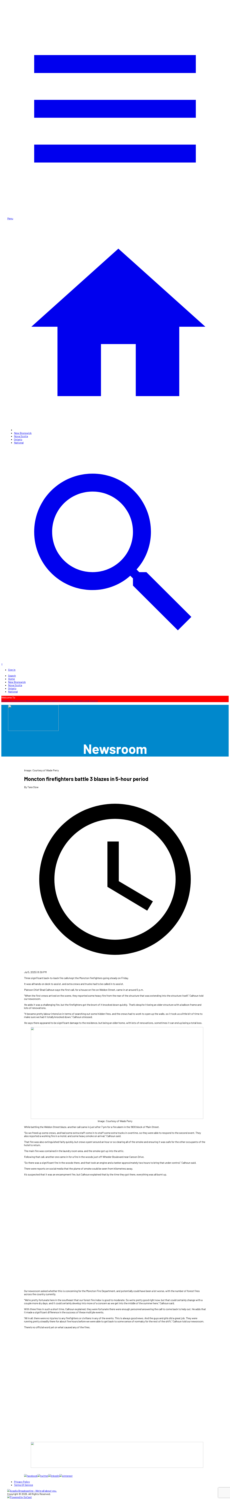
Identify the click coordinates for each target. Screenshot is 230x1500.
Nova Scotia (21, 436)
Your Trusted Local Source (83, 700)
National (19, 442)
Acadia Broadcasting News (16, 700)
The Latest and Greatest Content (50, 700)
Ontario (18, 439)
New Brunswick (23, 433)
